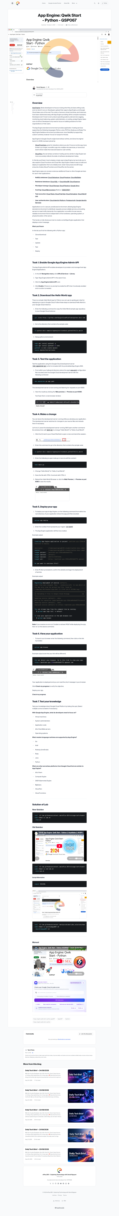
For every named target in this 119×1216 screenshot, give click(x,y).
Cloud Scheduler (71, 194)
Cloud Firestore (65, 177)
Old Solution (14, 133)
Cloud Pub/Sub (60, 194)
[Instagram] (53, 1184)
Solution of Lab (14, 128)
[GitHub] (55, 1184)
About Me (66, 3)
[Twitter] (50, 1184)
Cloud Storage (54, 186)
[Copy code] (84, 316)
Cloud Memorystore (48, 190)
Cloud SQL (54, 181)
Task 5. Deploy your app (16, 120)
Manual (13, 135)
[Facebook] (63, 1184)
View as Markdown (73, 25)
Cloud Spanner (75, 181)
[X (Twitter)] (46, 87)
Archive (54, 1195)
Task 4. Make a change (16, 118)
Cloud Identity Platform (57, 200)
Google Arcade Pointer (54, 3)
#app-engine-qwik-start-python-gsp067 (44, 1019)
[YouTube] (61, 1184)
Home (43, 3)
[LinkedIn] (48, 87)
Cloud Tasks (50, 194)
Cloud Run (38, 154)
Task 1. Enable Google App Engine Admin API (17, 108)
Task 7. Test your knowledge (17, 126)
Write (105, 3)
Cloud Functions (40, 145)
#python (67, 1019)
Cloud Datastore (53, 177)
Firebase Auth (71, 200)
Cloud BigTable (76, 177)
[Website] (66, 1184)
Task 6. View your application (14, 123)
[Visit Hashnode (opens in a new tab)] (59, 1207)
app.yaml (74, 370)
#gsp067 (60, 1019)
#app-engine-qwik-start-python (41, 1022)
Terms (65, 1195)
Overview (13, 105)
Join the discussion (86, 1034)
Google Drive (75, 186)
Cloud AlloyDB (64, 181)
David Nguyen (41, 87)
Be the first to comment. (64, 1039)
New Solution (14, 131)
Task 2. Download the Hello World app (17, 112)
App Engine (36, 108)
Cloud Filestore (65, 186)
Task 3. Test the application (17, 115)
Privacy (60, 1195)
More (73, 3)
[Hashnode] (68, 1184)
